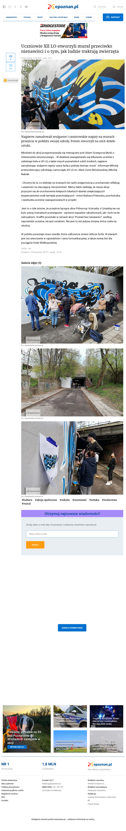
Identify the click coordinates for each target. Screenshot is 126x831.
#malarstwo (109, 500)
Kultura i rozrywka (58, 17)
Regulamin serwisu (9, 793)
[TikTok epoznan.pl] (15, 6)
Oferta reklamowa (9, 780)
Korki (76, 17)
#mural (26, 503)
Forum (89, 17)
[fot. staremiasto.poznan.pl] (72, 94)
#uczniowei (79, 500)
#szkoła (65, 500)
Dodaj (35, 544)
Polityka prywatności (10, 787)
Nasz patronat (7, 783)
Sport (40, 17)
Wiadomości (11, 17)
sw (29, 248)
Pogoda (27, 17)
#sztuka (94, 500)
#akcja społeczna (46, 500)
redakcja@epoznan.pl (51, 783)
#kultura (27, 500)
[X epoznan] (20, 6)
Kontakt (115, 17)
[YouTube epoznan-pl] (26, 6)
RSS (3, 797)
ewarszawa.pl (59, 819)
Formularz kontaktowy (51, 790)
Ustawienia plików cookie (12, 790)
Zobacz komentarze (72, 628)
